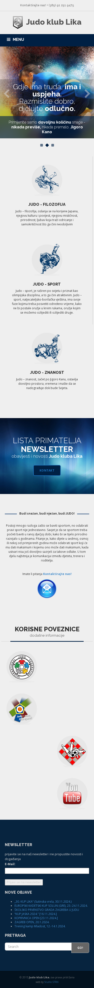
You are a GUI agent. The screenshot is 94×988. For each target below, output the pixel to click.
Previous (6, 93)
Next (87, 93)
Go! (80, 948)
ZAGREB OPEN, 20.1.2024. (31, 922)
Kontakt (47, 470)
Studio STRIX (51, 982)
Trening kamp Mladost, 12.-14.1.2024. (40, 926)
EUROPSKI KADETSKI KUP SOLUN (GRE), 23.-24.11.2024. (51, 906)
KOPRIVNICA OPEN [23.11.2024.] (36, 918)
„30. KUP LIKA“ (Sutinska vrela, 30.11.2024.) (43, 902)
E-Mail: (10, 864)
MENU (18, 39)
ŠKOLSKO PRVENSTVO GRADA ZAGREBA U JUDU (46, 910)
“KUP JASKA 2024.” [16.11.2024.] (35, 914)
